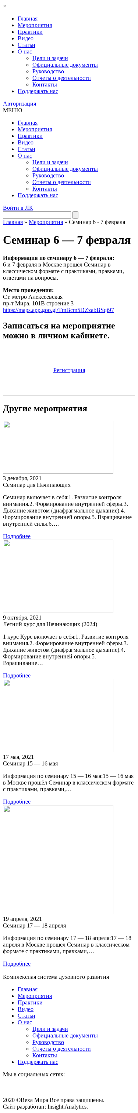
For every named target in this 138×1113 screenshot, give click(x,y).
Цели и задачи (50, 58)
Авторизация (19, 103)
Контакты (44, 84)
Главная (28, 18)
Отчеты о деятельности (61, 78)
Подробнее (17, 536)
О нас (25, 51)
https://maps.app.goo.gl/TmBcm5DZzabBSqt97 (58, 310)
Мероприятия (35, 25)
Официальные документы (65, 65)
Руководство (48, 71)
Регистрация (69, 370)
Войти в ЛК (18, 208)
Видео (25, 38)
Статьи (26, 45)
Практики (30, 32)
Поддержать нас (38, 91)
